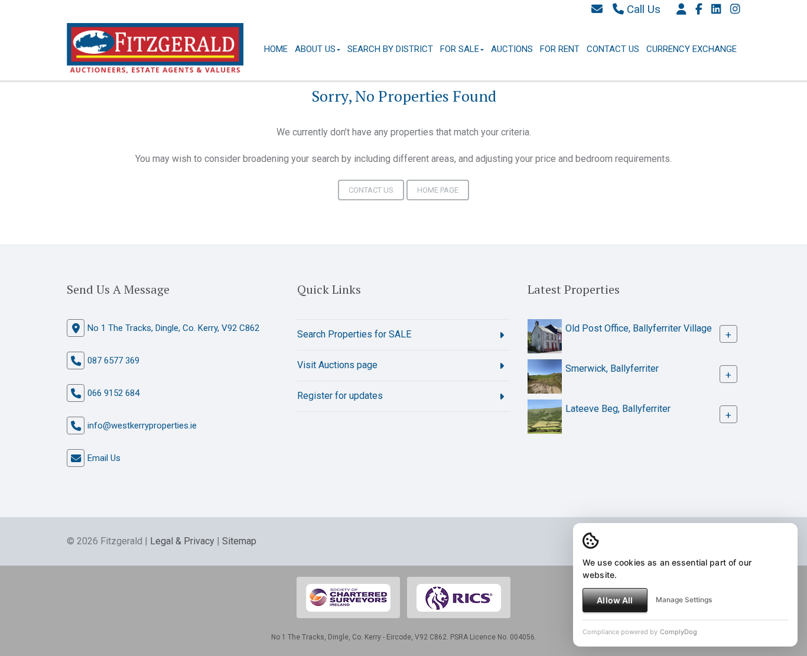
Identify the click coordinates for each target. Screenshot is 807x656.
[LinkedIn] (716, 9)
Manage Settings (684, 599)
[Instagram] (735, 9)
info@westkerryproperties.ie (142, 425)
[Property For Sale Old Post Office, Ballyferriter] (545, 335)
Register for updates (340, 395)
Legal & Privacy (182, 541)
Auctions (512, 49)
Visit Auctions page (337, 365)
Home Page (437, 190)
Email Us (104, 458)
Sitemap (239, 541)
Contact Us (613, 49)
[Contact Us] (681, 9)
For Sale (459, 49)
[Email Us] (597, 9)
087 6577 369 (113, 360)
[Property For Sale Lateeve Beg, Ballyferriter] (545, 415)
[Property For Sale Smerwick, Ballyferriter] (545, 375)
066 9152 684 (113, 393)
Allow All (615, 600)
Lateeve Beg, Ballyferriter (618, 408)
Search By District (390, 49)
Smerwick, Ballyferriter (612, 368)
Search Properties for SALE (354, 334)
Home (276, 49)
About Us (315, 49)
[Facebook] (698, 9)
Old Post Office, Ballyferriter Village (638, 328)
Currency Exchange (691, 49)
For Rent (560, 49)
